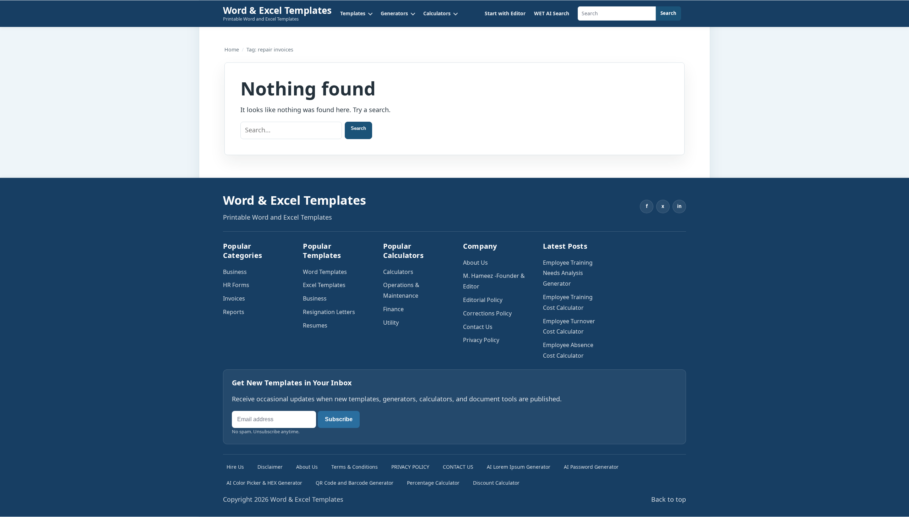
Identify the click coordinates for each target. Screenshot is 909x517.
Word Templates (325, 272)
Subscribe (339, 419)
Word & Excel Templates (277, 10)
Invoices (234, 298)
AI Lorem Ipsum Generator (518, 466)
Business (235, 272)
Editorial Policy (482, 300)
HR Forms (236, 285)
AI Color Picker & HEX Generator (264, 482)
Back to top (668, 499)
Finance (393, 309)
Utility (391, 322)
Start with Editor (505, 13)
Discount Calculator (496, 482)
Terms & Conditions (354, 466)
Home (231, 49)
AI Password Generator (591, 466)
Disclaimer (270, 466)
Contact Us (477, 327)
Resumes (315, 325)
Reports (233, 312)
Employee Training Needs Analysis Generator (568, 273)
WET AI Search (551, 13)
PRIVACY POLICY (410, 466)
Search (668, 13)
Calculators (398, 272)
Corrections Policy (487, 313)
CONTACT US (458, 466)
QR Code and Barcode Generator (354, 482)
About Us (475, 262)
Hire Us (235, 466)
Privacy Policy (481, 340)
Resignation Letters (329, 312)
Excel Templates (324, 285)
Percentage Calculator (433, 482)
